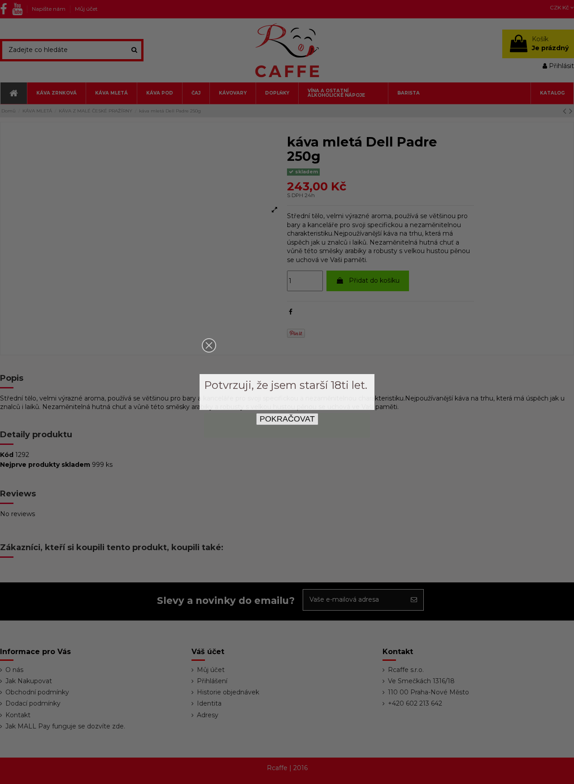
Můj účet (86, 8)
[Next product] (571, 110)
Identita (209, 703)
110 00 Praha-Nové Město (428, 692)
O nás (14, 670)
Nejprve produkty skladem (45, 465)
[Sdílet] (290, 312)
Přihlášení (212, 681)
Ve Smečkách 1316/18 (421, 681)
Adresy (207, 715)
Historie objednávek (228, 692)
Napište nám (49, 8)
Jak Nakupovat (28, 681)
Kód (6, 455)
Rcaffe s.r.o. (406, 670)
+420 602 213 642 (415, 703)
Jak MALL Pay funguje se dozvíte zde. (65, 726)
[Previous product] (566, 110)
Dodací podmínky (33, 703)
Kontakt (17, 715)
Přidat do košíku (374, 280)
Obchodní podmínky (37, 692)
